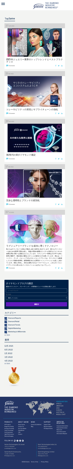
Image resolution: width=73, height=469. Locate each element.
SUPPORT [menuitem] (47, 422)
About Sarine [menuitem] (21, 424)
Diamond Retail (11, 321)
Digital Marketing (12, 328)
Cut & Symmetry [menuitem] (8, 432)
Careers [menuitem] (20, 434)
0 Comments (12, 65)
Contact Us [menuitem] (21, 426)
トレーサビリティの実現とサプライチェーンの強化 (32, 110)
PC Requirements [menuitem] (48, 428)
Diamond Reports (12, 318)
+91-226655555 (42, 446)
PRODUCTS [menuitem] (8, 422)
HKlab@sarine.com (43, 455)
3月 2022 (8, 357)
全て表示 (7, 335)
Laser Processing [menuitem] (8, 430)
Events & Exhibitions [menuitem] (36, 424)
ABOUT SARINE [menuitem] (23, 422)
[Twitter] (58, 66)
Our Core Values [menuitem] (22, 428)
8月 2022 (8, 349)
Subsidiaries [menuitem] (21, 430)
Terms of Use (34, 461)
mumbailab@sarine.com (44, 448)
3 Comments (12, 158)
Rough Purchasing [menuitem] (9, 426)
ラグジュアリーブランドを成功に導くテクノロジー (32, 246)
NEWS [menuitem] (33, 422)
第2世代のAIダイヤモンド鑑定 (21, 155)
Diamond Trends (12, 325)
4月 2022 (8, 361)
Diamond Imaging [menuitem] (8, 436)
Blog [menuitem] (32, 426)
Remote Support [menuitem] (48, 426)
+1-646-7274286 (9, 454)
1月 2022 (8, 353)
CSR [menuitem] (19, 432)
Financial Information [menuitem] (62, 428)
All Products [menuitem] (7, 424)
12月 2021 (8, 346)
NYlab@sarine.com (9, 455)
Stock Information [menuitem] (61, 431)
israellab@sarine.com (10, 448)
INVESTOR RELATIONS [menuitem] (61, 422)
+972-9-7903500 (9, 446)
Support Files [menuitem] (47, 424)
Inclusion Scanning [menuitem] (9, 428)
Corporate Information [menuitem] (62, 426)
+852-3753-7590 (43, 454)
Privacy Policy (44, 461)
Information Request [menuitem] (62, 433)
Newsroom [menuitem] (59, 429)
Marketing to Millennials (15, 332)
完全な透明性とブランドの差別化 (23, 200)
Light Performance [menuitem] (9, 434)
